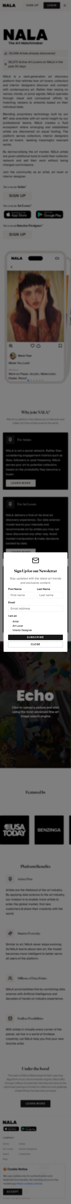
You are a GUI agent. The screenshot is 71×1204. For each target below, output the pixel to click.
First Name (15, 589)
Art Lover (18, 626)
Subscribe (35, 637)
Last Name (43, 589)
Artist (16, 621)
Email (11, 602)
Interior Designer (22, 630)
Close (35, 644)
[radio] (9, 621)
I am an (12, 616)
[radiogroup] (35, 626)
